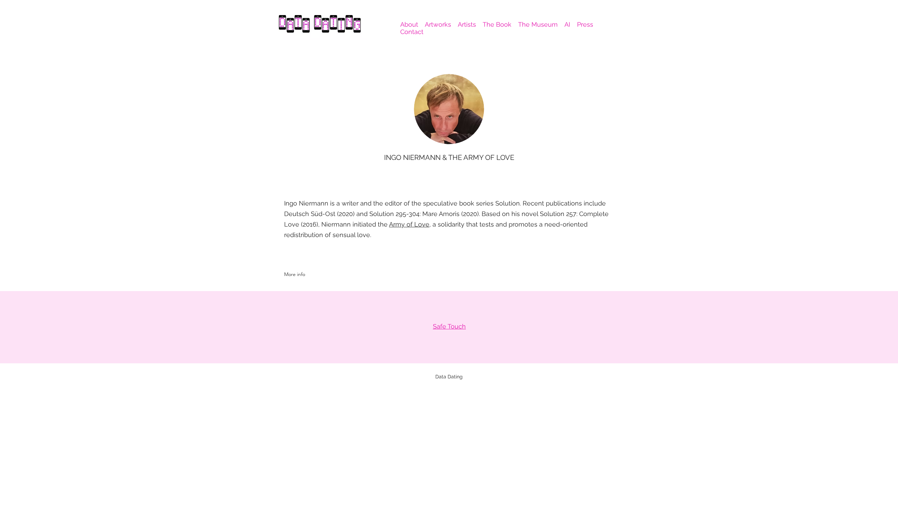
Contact (411, 31)
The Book (497, 24)
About (409, 24)
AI (567, 24)
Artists (467, 24)
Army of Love (409, 224)
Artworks (438, 24)
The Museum (538, 24)
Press (585, 24)
